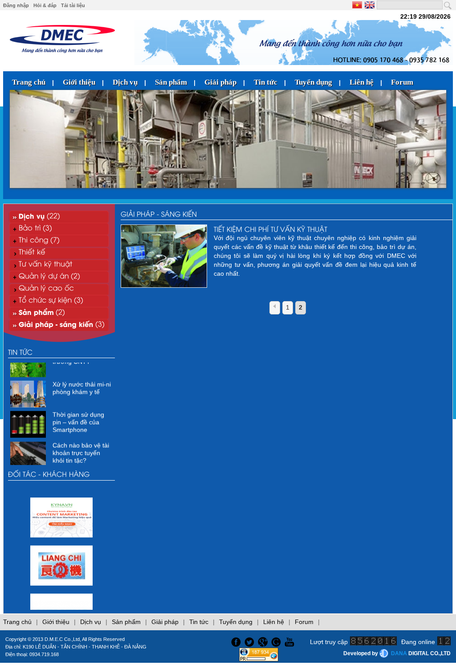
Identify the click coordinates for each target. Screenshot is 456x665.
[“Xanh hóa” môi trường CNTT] (29, 369)
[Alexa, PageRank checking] (258, 659)
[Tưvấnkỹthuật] (59, 265)
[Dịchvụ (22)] (59, 217)
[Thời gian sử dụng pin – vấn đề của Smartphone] (29, 429)
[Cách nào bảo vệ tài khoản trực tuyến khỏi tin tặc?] (29, 460)
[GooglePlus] (263, 641)
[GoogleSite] (277, 641)
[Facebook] (235, 641)
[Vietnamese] (357, 4)
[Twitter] (250, 641)
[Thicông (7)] (59, 241)
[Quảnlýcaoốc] (59, 289)
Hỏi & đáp (45, 5)
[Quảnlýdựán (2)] (59, 277)
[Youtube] (290, 641)
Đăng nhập (16, 5)
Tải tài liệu (73, 5)
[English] (369, 4)
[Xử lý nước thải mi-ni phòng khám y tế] (29, 399)
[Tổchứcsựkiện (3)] (59, 301)
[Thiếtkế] (59, 253)
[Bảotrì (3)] (59, 229)
